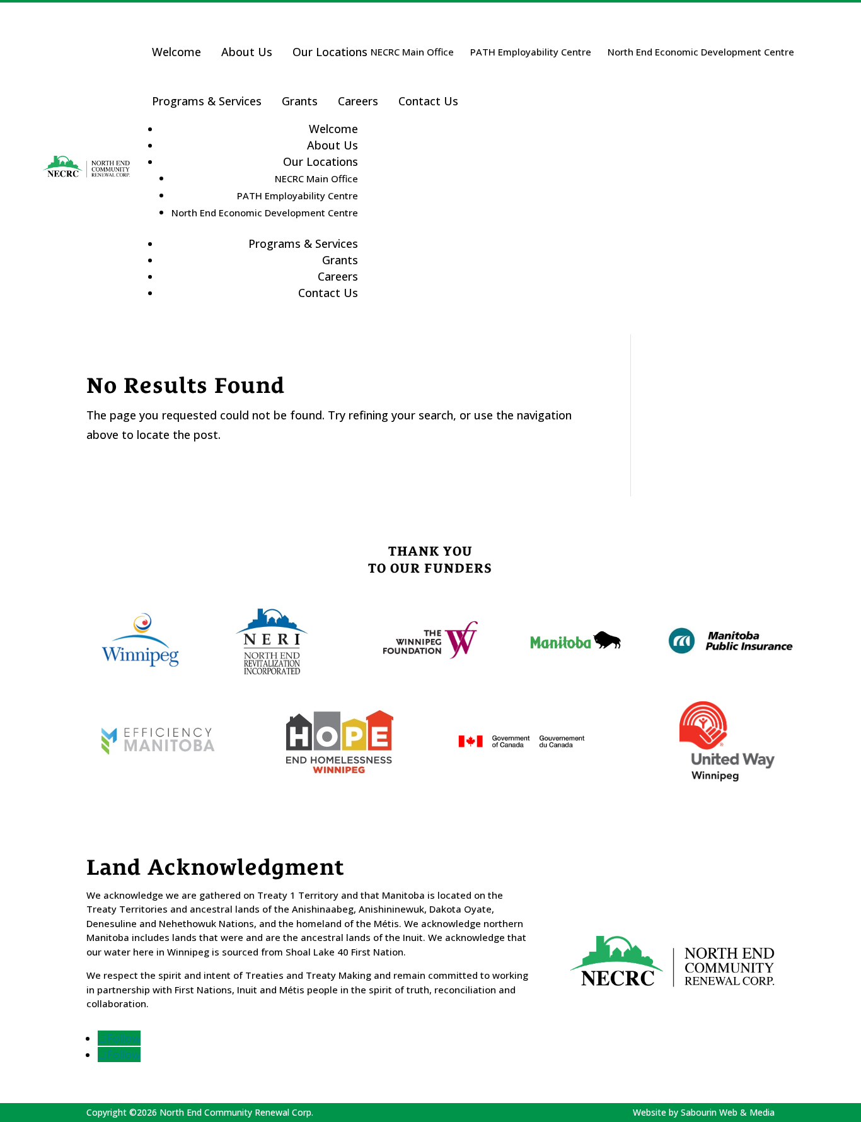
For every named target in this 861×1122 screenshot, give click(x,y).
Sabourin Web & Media (728, 1112)
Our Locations (329, 51)
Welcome (176, 51)
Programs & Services (207, 100)
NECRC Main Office (412, 51)
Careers (358, 100)
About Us (246, 51)
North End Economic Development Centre (701, 51)
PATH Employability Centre (530, 51)
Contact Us (428, 100)
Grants (300, 100)
